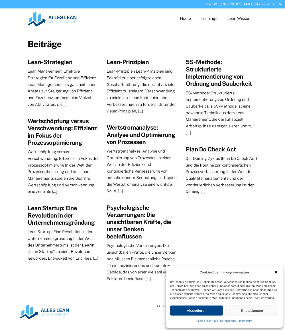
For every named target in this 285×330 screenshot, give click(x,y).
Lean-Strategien (50, 61)
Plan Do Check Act (211, 149)
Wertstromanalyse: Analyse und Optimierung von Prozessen (141, 134)
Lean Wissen (238, 18)
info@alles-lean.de (263, 4)
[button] (276, 272)
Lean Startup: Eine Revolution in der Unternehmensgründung (61, 215)
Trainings (209, 18)
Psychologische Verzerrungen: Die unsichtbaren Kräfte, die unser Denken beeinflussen (139, 222)
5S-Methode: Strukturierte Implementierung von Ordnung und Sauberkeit (219, 72)
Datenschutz (228, 320)
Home (185, 18)
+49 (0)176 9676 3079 (227, 4)
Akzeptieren (196, 310)
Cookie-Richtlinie (207, 320)
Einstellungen (252, 310)
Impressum (245, 320)
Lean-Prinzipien (128, 61)
